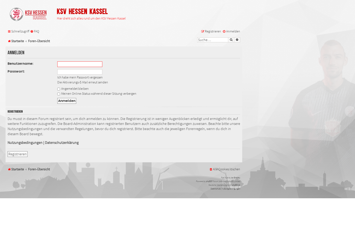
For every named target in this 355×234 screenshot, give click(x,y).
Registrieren (17, 154)
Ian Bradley (235, 177)
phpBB (209, 181)
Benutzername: (20, 63)
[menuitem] (34, 31)
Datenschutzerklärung (62, 142)
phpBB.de (236, 185)
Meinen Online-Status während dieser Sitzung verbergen (98, 93)
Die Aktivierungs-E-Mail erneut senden (82, 82)
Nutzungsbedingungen (25, 142)
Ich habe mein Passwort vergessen (80, 77)
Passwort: (16, 71)
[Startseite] (30, 14)
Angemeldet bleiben (75, 88)
